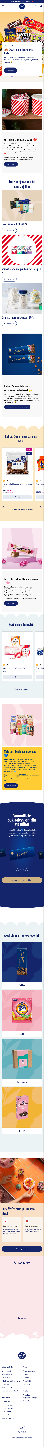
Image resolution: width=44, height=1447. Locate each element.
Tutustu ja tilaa (11, 786)
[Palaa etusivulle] (22, 6)
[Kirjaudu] (7, 6)
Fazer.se (26, 1378)
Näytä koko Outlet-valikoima (22, 509)
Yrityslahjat (27, 1401)
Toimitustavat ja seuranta (11, 1381)
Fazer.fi (25, 1374)
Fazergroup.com (29, 1371)
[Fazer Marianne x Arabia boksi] (17, 647)
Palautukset (6, 1384)
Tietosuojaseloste (8, 1408)
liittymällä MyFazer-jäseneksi (15, 763)
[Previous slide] (18, 870)
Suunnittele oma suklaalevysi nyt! (17, 407)
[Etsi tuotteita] (35, 6)
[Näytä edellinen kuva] (9, 46)
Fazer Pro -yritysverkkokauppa (30, 1396)
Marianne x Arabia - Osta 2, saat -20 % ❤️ (22, 1)
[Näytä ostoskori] (40, 6)
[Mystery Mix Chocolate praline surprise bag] (17, 463)
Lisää (18, 497)
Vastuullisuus (6, 1402)
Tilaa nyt (10, 70)
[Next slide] (25, 870)
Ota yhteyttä (6, 1371)
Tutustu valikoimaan (22, 689)
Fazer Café (27, 1381)
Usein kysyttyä (7, 1374)
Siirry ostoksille (9, 230)
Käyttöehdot (6, 1411)
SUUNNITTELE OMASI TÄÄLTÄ (22, 880)
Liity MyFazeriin (22, 1249)
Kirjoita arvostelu (8, 1418)
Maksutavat (6, 1378)
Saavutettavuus (7, 1415)
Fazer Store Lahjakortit (10, 1391)
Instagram (22, 1318)
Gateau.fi (26, 1384)
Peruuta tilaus (7, 1387)
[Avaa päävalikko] (3, 6)
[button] (12, 45)
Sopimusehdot (7, 1405)
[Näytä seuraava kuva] (20, 46)
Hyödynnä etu (11, 164)
